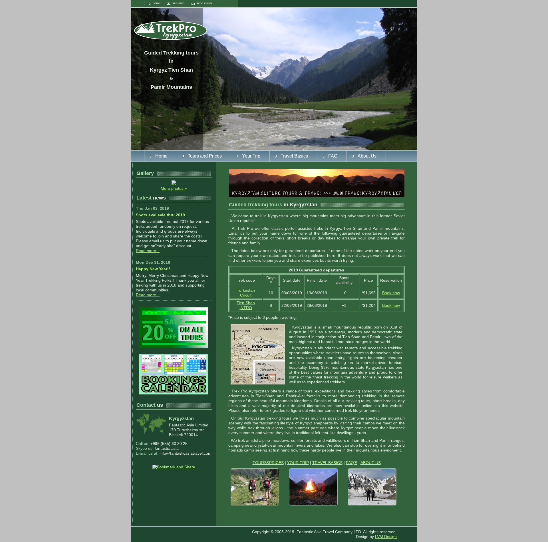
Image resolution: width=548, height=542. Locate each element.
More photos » (174, 188)
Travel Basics (294, 156)
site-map (178, 3)
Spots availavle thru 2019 (160, 215)
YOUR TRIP (298, 462)
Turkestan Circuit (246, 292)
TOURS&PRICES (268, 462)
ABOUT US (370, 462)
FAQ (332, 156)
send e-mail (204, 3)
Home (161, 156)
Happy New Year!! (153, 269)
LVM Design (386, 536)
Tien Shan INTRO (246, 305)
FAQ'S (351, 462)
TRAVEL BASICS (327, 462)
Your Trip (251, 156)
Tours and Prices (205, 156)
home (156, 3)
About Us (367, 156)
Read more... (148, 250)
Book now (391, 293)
